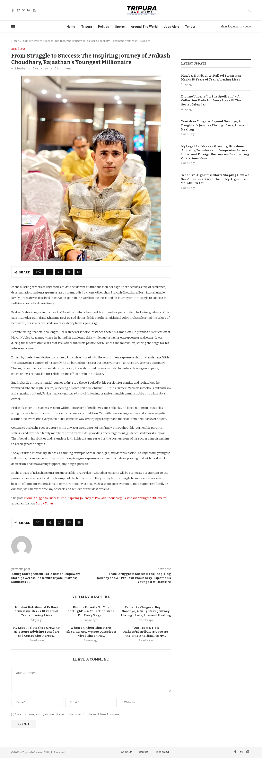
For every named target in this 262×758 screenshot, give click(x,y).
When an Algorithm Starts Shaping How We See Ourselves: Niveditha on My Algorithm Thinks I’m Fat (215, 179)
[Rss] (34, 10)
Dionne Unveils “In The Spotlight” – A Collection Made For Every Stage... (91, 611)
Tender (190, 26)
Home (71, 26)
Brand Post (18, 48)
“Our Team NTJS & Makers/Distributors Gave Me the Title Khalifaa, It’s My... (145, 632)
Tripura (86, 26)
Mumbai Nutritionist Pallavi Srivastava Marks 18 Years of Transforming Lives (36, 611)
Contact (143, 751)
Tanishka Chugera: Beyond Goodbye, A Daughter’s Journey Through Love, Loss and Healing (146, 611)
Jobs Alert (171, 26)
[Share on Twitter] (59, 272)
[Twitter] (18, 10)
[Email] (28, 10)
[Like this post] (39, 272)
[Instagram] (248, 752)
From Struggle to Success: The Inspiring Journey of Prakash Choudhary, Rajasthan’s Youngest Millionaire (95, 498)
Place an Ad (162, 751)
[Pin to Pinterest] (69, 272)
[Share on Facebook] (49, 272)
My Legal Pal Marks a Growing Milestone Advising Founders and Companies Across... (36, 632)
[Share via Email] (78, 272)
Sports (120, 26)
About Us (126, 751)
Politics (103, 26)
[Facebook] (13, 10)
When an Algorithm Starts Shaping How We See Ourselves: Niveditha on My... (91, 632)
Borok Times (44, 503)
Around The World (144, 26)
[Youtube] (23, 10)
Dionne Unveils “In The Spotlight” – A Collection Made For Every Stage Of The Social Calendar (211, 100)
